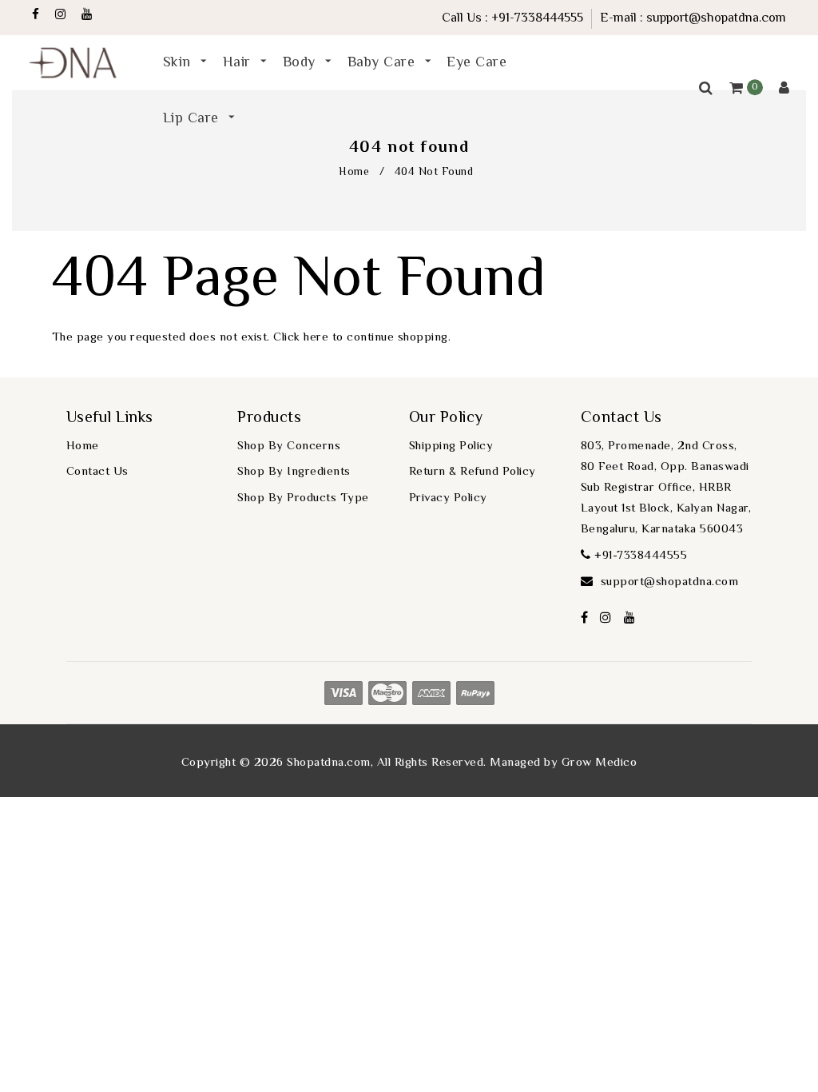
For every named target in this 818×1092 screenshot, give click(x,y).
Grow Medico (599, 763)
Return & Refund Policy (472, 472)
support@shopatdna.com (716, 19)
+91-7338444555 (537, 19)
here (316, 338)
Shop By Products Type (303, 498)
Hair (239, 63)
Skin (179, 63)
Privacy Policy (448, 498)
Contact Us (97, 472)
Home (354, 172)
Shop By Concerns (288, 446)
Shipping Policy (451, 446)
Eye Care (476, 63)
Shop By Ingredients (294, 472)
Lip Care (193, 119)
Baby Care (383, 63)
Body (301, 63)
